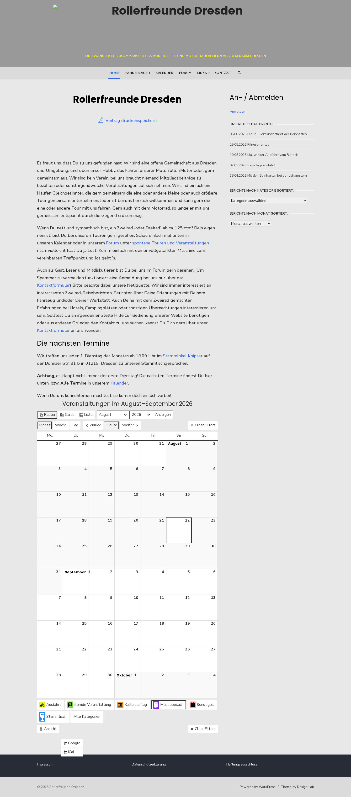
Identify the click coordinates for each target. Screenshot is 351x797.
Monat (44, 425)
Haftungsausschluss (241, 764)
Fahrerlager (137, 73)
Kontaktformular (53, 285)
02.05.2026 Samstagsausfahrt (252, 165)
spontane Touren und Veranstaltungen (170, 243)
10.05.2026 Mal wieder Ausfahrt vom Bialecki (264, 155)
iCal (69, 752)
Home (114, 73)
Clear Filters (205, 425)
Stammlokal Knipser (182, 356)
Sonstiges (205, 704)
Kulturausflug (135, 704)
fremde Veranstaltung (92, 704)
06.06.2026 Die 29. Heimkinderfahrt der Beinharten (268, 134)
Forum (185, 73)
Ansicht (48, 729)
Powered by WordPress (258, 787)
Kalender (164, 73)
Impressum (45, 764)
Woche (61, 425)
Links (202, 73)
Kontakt (222, 73)
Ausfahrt (53, 704)
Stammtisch (56, 716)
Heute (111, 425)
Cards (67, 415)
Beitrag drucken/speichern (130, 120)
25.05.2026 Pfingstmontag (249, 144)
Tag (75, 425)
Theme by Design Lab (297, 787)
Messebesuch (171, 704)
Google (73, 744)
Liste (86, 415)
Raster (47, 415)
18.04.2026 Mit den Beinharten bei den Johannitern (268, 175)
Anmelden (237, 111)
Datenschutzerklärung (149, 764)
